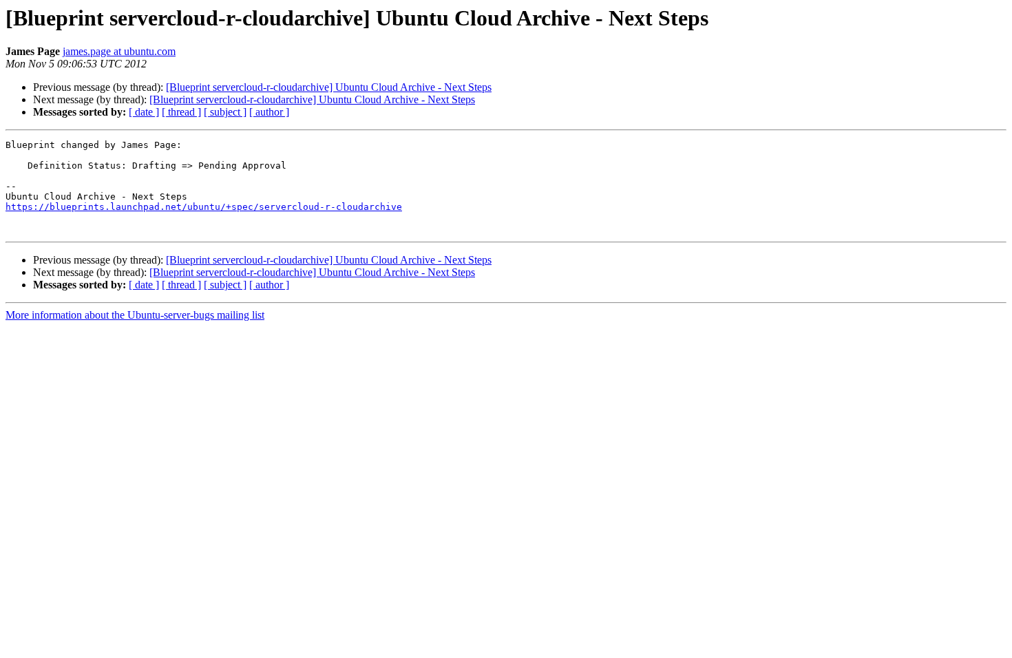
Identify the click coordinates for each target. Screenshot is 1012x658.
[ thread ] (181, 112)
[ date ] (144, 112)
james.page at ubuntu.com (119, 51)
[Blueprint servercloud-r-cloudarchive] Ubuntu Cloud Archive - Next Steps (329, 87)
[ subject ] (225, 112)
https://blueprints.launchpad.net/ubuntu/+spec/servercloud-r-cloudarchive (204, 207)
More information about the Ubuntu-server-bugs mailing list (135, 315)
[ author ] (269, 112)
